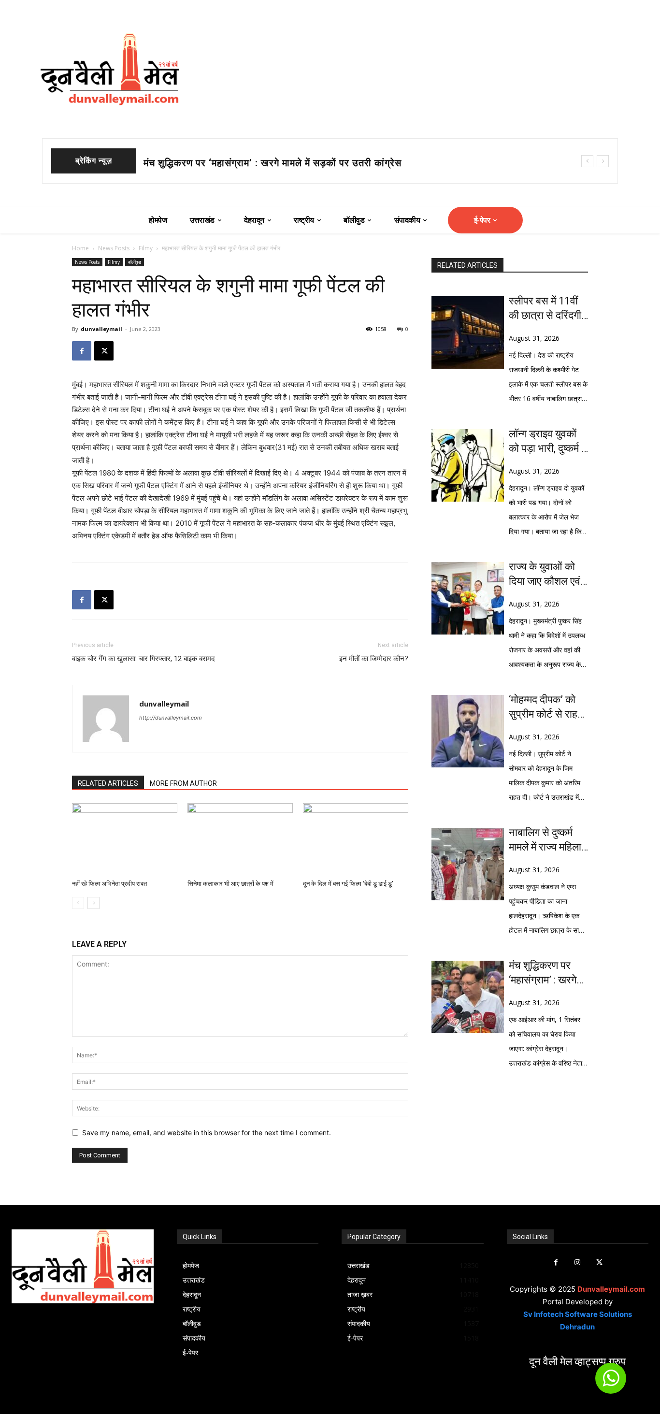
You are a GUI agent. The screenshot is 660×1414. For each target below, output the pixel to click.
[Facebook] (81, 351)
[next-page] (93, 903)
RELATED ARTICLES (108, 783)
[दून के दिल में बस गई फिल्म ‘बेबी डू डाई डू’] (355, 839)
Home (80, 248)
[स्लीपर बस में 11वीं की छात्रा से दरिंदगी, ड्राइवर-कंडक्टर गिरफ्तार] (467, 332)
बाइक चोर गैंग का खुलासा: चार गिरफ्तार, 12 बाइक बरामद (143, 658)
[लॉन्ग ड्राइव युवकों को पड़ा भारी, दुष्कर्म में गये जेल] (467, 465)
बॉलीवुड (134, 262)
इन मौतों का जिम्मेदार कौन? (373, 658)
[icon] (610, 1382)
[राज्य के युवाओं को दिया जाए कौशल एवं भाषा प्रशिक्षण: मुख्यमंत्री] (467, 598)
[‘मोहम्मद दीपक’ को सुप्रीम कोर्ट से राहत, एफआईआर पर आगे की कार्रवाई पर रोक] (467, 731)
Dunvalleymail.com (611, 1289)
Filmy (146, 248)
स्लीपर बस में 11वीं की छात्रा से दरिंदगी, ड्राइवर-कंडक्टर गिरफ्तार (546, 309)
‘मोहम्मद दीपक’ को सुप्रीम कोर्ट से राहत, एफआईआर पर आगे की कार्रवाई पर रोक (547, 707)
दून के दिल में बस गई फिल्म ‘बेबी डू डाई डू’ (348, 883)
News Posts (113, 248)
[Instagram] (577, 1262)
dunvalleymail (101, 328)
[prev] (587, 161)
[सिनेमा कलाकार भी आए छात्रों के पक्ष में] (240, 839)
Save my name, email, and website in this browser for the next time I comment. (206, 1132)
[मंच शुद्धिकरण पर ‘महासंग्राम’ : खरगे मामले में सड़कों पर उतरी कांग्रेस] (467, 997)
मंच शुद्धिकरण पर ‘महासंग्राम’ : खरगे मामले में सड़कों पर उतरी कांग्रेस (542, 973)
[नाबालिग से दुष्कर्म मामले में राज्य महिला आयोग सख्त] (467, 864)
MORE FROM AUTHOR (183, 783)
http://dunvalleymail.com (170, 717)
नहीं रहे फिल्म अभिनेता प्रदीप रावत (109, 883)
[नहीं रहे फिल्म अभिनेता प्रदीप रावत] (124, 839)
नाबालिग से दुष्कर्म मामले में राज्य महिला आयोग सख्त (545, 840)
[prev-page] (78, 903)
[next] (603, 161)
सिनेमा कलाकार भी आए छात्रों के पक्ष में (230, 883)
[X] (104, 351)
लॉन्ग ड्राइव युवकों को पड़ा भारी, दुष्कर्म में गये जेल (548, 442)
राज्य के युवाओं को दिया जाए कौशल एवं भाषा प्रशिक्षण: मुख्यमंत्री (263, 163)
